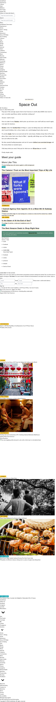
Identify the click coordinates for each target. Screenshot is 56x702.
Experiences (3, 2)
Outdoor (2, 87)
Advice (2, 64)
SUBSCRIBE (6, 250)
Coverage (2, 620)
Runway (2, 56)
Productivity (3, 75)
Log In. (11, 252)
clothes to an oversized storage (42, 142)
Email (16, 280)
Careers (2, 694)
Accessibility (3, 696)
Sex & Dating (3, 36)
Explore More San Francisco (7, 436)
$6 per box (36, 148)
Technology (5, 205)
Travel (1, 31)
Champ (2, 623)
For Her (2, 89)
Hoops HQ (2, 11)
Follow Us (2, 13)
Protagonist (3, 625)
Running (2, 77)
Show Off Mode (4, 35)
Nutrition (2, 73)
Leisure (3, 240)
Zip (16, 283)
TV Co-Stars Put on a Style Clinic (8, 478)
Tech (1, 90)
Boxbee (17, 121)
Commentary (3, 52)
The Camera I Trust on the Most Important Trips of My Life (27, 170)
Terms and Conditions (13, 288)
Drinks (1, 28)
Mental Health (3, 71)
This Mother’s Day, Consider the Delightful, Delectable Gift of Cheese (18, 598)
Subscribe (7, 13)
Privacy (2, 692)
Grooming (2, 61)
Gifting (2, 94)
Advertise (2, 689)
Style (1, 6)
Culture (2, 4)
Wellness (2, 8)
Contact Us (3, 687)
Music (1, 45)
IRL (1, 621)
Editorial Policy (4, 685)
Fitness (2, 66)
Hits (1, 616)
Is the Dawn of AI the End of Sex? (16, 221)
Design (2, 43)
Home (1, 83)
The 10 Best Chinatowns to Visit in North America (13, 398)
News (1, 54)
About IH (2, 683)
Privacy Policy (25, 288)
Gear (3, 225)
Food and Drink (4, 85)
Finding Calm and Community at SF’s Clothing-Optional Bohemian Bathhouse (20, 435)
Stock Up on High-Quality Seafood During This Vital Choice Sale (16, 558)
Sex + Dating (5, 217)
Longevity (2, 70)
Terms (1, 690)
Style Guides (3, 57)
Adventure (2, 33)
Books (1, 42)
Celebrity (2, 50)
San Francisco (29, 99)
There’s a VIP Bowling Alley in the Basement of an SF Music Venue (17, 326)
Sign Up (2, 286)
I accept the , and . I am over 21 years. (20, 288)
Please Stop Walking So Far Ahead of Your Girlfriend (13, 518)
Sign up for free (33, 233)
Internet (2, 47)
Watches (2, 59)
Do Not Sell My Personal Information (9, 699)
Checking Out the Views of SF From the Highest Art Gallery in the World (18, 362)
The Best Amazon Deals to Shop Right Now (20, 228)
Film (1, 40)
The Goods (3, 9)
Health (1, 68)
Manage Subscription (5, 697)
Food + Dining (3, 29)
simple (9, 134)
